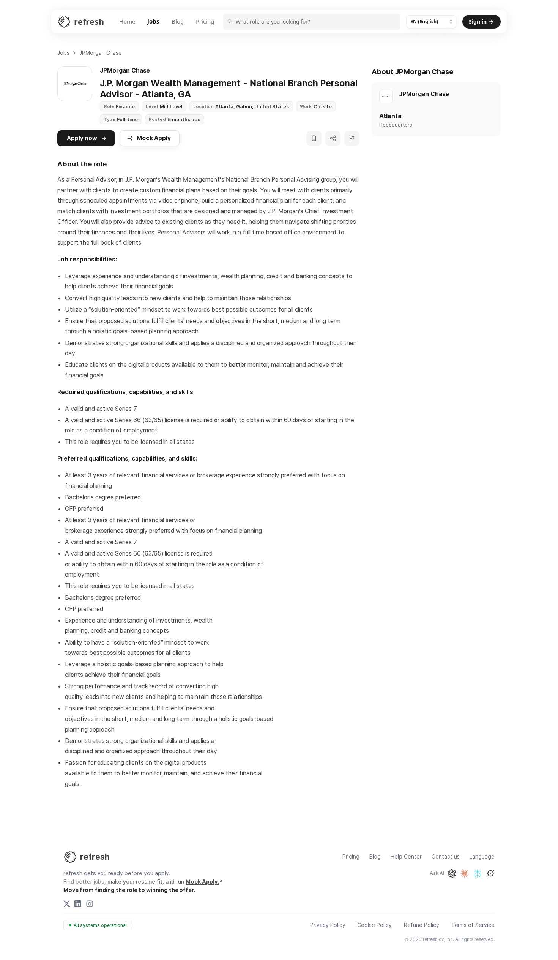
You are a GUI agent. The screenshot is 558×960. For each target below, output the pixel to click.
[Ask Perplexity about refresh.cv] (477, 873)
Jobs (153, 21)
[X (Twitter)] (66, 903)
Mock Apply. (202, 881)
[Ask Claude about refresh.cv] (464, 873)
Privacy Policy (327, 925)
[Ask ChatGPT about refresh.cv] (452, 873)
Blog (178, 21)
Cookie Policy (374, 925)
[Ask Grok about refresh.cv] (490, 873)
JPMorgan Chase (100, 52)
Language (482, 856)
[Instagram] (89, 904)
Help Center (406, 856)
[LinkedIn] (77, 903)
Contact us (446, 856)
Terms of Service (473, 925)
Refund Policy (421, 925)
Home (127, 21)
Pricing (205, 21)
